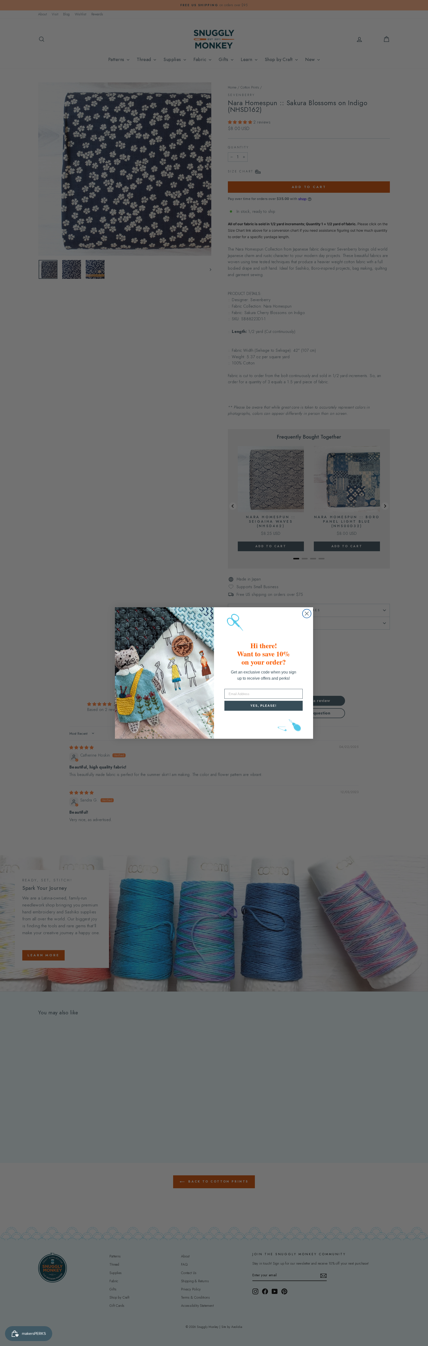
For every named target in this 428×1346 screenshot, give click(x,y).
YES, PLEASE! (263, 705)
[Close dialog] (306, 613)
